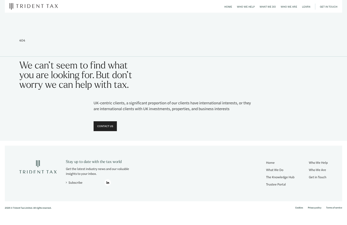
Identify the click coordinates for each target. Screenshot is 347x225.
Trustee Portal (276, 184)
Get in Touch (328, 6)
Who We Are (289, 6)
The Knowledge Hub (280, 177)
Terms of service (334, 207)
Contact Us (105, 126)
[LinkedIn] (107, 182)
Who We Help (246, 6)
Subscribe (75, 182)
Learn (306, 6)
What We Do (268, 6)
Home (228, 6)
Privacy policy (314, 207)
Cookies (299, 207)
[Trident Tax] (34, 6)
